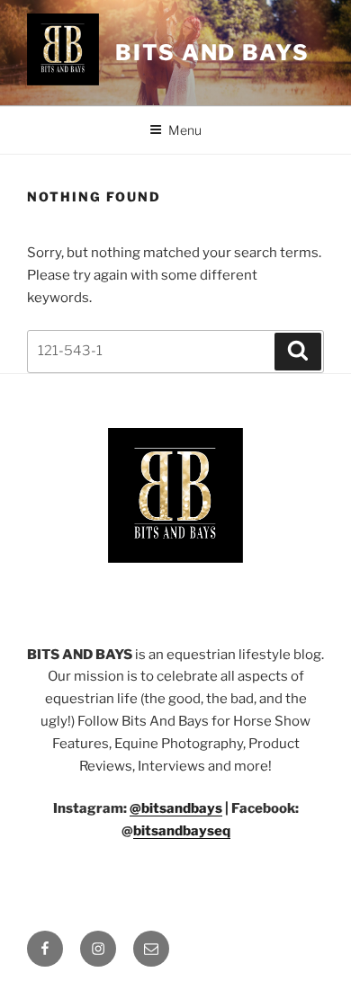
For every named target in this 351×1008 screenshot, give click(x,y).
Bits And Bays (212, 53)
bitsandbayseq (181, 831)
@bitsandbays (176, 808)
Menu (185, 130)
